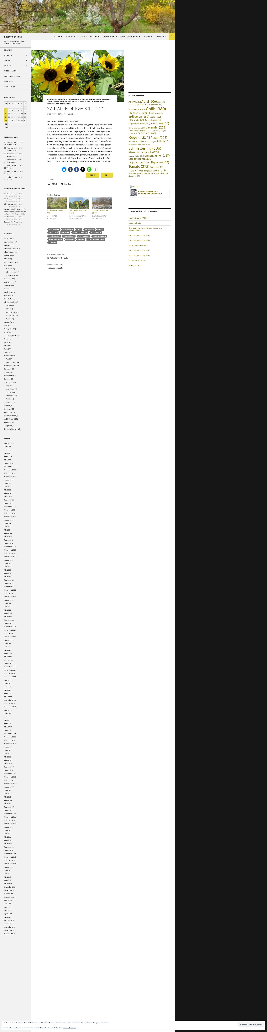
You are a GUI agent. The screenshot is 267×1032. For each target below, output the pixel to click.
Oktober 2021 (9, 633)
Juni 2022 (7, 607)
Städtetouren (9, 376)
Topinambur (156, 167)
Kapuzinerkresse (80, 233)
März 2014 (8, 917)
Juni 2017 (7, 794)
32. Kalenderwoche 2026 (13, 154)
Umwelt (7, 406)
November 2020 (10, 670)
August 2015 (8, 867)
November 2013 (10, 930)
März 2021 (8, 657)
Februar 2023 (9, 580)
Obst (6, 332)
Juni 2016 (7, 834)
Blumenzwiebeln (10, 249)
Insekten (93, 36)
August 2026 (8, 443)
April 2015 (8, 880)
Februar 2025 (9, 500)
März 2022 (8, 617)
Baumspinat (133, 105)
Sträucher (7, 382)
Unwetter (7, 409)
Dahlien (158, 113)
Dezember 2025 (10, 466)
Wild (7, 359)
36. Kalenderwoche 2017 (57, 256)
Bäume (6, 239)
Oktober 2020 (9, 673)
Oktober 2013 (9, 934)
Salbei (163, 141)
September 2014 (10, 897)
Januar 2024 (8, 543)
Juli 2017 (7, 790)
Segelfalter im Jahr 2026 (13, 177)
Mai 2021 (7, 650)
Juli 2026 (7, 446)
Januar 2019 (8, 730)
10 (6, 114)
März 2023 (8, 577)
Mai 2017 (7, 797)
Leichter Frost (11, 272)
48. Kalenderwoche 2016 (139, 235)
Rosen (158, 137)
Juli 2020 (7, 683)
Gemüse (50, 102)
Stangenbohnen (55, 239)
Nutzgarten (8, 329)
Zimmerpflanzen (63, 104)
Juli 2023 (7, 563)
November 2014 (10, 890)
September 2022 (10, 597)
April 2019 (8, 723)
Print (92, 175)
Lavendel (156, 127)
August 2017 (8, 787)
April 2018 (8, 760)
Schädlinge (8, 355)
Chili (89, 99)
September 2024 (10, 517)
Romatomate (69, 236)
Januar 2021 (8, 663)
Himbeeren (53, 233)
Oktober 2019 (9, 703)
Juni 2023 (7, 567)
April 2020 (8, 693)
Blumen (61, 99)
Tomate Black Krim (96, 239)
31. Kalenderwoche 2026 (13, 160)
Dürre (8, 305)
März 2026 (8, 460)
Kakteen (7, 295)
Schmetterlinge (9, 365)
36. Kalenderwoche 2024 (139, 250)
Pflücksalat (54, 236)
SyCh (71, 114)
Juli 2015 (7, 870)
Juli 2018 (7, 750)
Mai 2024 (7, 530)
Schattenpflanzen (10, 362)
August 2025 (8, 480)
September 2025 (10, 476)
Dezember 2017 (10, 774)
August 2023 (8, 560)
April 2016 (8, 840)
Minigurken (96, 233)
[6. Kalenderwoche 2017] (102, 203)
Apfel (149, 101)
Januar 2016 (8, 850)
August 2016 (8, 827)
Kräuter (67, 102)
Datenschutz (161, 36)
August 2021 (8, 640)
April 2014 (8, 914)
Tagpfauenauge (139, 162)
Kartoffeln (8, 299)
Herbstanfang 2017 (55, 266)
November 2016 (10, 817)
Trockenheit (10, 315)
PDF (106, 175)
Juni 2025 (7, 486)
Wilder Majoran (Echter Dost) (153, 173)
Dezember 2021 (10, 627)
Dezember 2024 (10, 507)
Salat (93, 102)
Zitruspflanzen (11, 335)
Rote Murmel (83, 236)
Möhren (152, 131)
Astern (161, 102)
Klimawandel (9, 302)
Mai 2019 (7, 720)
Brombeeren (68, 229)
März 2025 (8, 496)
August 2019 (8, 710)
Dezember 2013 (10, 927)
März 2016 (8, 844)
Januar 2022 (8, 623)
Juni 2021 (7, 647)
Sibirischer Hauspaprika (143, 152)
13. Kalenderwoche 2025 (13, 204)
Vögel (8, 399)
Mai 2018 (7, 757)
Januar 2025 (8, 503)
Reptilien (9, 392)
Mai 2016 (7, 837)
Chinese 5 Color (141, 112)
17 (6, 117)
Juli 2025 (7, 483)
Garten (82, 36)
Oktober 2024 (9, 513)
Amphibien (10, 389)
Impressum (148, 36)
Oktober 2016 (9, 820)
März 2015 (8, 884)
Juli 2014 (7, 904)
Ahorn (134, 101)
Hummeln (65, 233)
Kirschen (159, 123)
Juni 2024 (7, 527)
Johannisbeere (153, 120)
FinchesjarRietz (13, 36)
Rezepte (7, 345)
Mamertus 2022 (135, 265)
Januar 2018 (8, 770)
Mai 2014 (7, 910)
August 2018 (8, 747)
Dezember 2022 (10, 587)
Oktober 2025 (9, 473)
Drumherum (98, 99)
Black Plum (54, 229)
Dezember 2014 (10, 887)
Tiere (6, 386)
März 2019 (8, 727)
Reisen (6, 342)
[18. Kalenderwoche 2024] (57, 203)
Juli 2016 (7, 830)
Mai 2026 (7, 453)
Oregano (161, 131)
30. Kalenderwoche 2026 (13, 165)
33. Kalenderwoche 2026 (13, 148)
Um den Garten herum (129, 36)
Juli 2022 (7, 603)
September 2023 (10, 557)
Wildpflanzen (9, 419)
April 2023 (8, 573)
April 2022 (8, 613)
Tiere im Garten (109, 36)
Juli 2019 (7, 713)
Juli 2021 (7, 643)
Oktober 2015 (9, 860)
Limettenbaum (137, 130)
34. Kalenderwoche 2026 (13, 142)
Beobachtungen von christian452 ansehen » (149, 193)
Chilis (79, 229)
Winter (6, 422)
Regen (139, 137)
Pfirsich (132, 133)
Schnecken (9, 396)
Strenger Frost (11, 275)
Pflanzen (69, 36)
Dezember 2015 (10, 854)
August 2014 (8, 900)
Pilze (6, 339)
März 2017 (8, 804)
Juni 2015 (7, 874)
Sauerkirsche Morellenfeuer (139, 144)
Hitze (7, 309)
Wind (8, 319)
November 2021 (10, 630)
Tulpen (133, 171)
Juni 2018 (7, 753)
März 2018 (8, 763)
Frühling (7, 279)
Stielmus (70, 239)
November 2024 (10, 510)
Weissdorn (133, 173)
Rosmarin (135, 141)
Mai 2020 (7, 690)
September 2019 (10, 707)
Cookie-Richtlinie (69, 1028)
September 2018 (10, 743)
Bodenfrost (10, 269)
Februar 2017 (9, 807)
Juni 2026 (7, 450)
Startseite (58, 36)
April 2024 (8, 533)
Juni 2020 (7, 687)
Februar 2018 (9, 767)
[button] (64, 169)
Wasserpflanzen (10, 416)
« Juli (6, 127)
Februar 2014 (9, 920)
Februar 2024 (9, 540)
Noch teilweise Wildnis (138, 218)
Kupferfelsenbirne (136, 128)
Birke (144, 104)
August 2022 (8, 600)
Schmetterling (144, 148)
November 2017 (10, 777)
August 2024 (8, 520)
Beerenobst (52, 99)
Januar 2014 (8, 924)
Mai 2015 (7, 877)
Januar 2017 (8, 810)
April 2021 (8, 653)
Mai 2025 (7, 490)
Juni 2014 (7, 907)
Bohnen (83, 99)
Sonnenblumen (99, 236)
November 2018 (10, 737)
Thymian (160, 162)
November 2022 (10, 590)
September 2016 (10, 824)
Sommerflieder (135, 156)
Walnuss (145, 170)
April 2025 (8, 493)
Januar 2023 (8, 583)
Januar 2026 (8, 463)
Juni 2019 (7, 717)
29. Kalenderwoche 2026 (13, 171)
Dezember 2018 (10, 733)
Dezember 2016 (10, 814)
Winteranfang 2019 (136, 260)
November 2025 (10, 470)
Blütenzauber (72, 99)
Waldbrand (8, 412)
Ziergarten (8, 426)
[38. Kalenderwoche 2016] (79, 203)
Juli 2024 (7, 523)
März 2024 (8, 537)
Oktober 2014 (9, 894)
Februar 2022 (9, 620)
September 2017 (10, 784)
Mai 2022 (7, 610)
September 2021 (10, 637)
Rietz (87, 102)
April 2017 (8, 800)
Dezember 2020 (10, 667)
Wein (159, 170)
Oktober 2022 (9, 593)
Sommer (100, 102)
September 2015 (10, 864)
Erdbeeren (89, 229)
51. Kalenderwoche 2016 (139, 255)
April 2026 (8, 456)
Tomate (80, 239)
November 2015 (10, 857)
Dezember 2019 (10, 700)
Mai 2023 (7, 570)
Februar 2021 (9, 660)
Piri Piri (142, 133)
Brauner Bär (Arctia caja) (13, 222)
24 (6, 120)
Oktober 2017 (9, 780)
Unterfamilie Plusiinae (138, 245)
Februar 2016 (9, 847)
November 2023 (10, 550)
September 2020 (10, 677)
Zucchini (52, 243)
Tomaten (51, 104)
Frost (6, 265)
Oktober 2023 (9, 553)
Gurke (100, 229)
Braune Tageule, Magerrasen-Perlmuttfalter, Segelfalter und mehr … (15, 211)
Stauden (7, 379)
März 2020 (8, 697)
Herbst (6, 289)
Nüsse (6, 325)
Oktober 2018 (9, 740)
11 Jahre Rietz (134, 223)
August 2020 (8, 680)
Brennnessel (155, 105)
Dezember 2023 (10, 547)
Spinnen (7, 372)
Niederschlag (78, 102)
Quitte (152, 133)
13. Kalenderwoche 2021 (139, 240)
